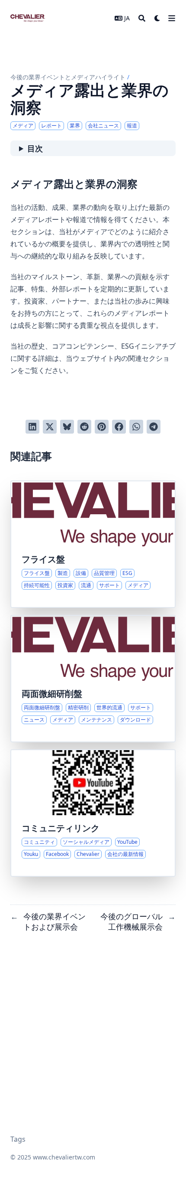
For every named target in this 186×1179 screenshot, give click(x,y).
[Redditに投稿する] (84, 427)
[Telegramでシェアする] (153, 427)
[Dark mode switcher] (157, 18)
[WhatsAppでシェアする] (136, 427)
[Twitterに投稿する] (50, 427)
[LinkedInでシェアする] (32, 427)
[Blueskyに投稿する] (67, 427)
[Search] (141, 18)
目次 (35, 148)
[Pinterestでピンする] (102, 427)
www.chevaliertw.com (64, 1157)
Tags (18, 1139)
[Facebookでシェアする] (119, 427)
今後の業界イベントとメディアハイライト (67, 77)
